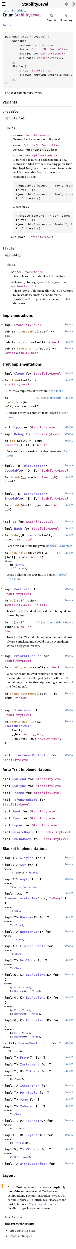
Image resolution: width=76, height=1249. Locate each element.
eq (11, 600)
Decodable (13, 470)
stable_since (27, 348)
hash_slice (19, 553)
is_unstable (26, 331)
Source (7, 25)
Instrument (29, 1064)
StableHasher (48, 738)
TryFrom (32, 1121)
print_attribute (23, 693)
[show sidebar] (3, 4)
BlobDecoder (34, 466)
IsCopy (55, 898)
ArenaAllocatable (20, 898)
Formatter (13, 445)
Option (37, 49)
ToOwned (27, 1106)
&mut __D (49, 477)
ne (11, 622)
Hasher (33, 535)
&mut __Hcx (33, 734)
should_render (21, 667)
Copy (16, 427)
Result (41, 445)
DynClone (28, 960)
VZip (30, 1149)
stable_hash (19, 721)
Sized (22, 568)
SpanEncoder (34, 494)
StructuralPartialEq (30, 755)
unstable (56, 398)
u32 (60, 49)
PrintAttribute (27, 656)
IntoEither (29, 1086)
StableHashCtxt (17, 725)
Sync (16, 818)
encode (15, 505)
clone (14, 380)
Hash (18, 528)
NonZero (50, 49)
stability (20, 10)
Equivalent (35, 975)
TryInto (32, 1135)
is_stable (25, 342)
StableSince (41, 70)
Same (24, 1099)
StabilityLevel (35, 4)
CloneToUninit (32, 946)
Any (23, 865)
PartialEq (23, 589)
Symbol (58, 53)
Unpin (17, 825)
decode (15, 477)
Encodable (13, 498)
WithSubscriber (33, 1164)
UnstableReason (45, 45)
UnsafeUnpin (23, 832)
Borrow (26, 917)
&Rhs (20, 626)
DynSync (19, 786)
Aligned (27, 858)
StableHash (24, 710)
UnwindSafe (22, 839)
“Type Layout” (38, 1204)
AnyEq (25, 879)
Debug (19, 434)
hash (13, 535)
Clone (19, 373)
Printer (19, 698)
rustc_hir (8, 10)
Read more (56, 391)
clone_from (13, 402)
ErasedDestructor (33, 1043)
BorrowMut (28, 932)
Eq (14, 522)
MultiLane (20, 1157)
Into (30, 1071)
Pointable (28, 1092)
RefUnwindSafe (25, 800)
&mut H (36, 557)
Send (16, 811)
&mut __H (24, 539)
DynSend (19, 779)
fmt (12, 440)
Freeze (18, 793)
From (24, 1057)
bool (8, 335)
